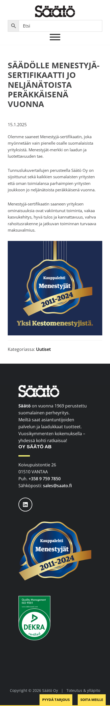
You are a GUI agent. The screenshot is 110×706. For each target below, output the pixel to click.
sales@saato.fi (57, 486)
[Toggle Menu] (55, 37)
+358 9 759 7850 (45, 479)
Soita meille (91, 699)
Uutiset (43, 349)
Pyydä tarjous (56, 699)
